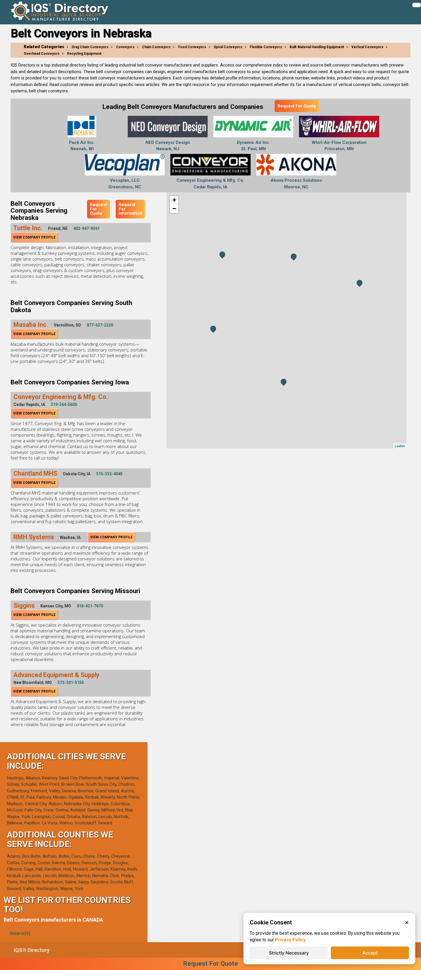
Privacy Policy (290, 939)
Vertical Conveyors (367, 47)
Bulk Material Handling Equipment (317, 47)
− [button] (174, 208)
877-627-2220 (100, 325)
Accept (370, 953)
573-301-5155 (71, 682)
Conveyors (125, 47)
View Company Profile (34, 237)
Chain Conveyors (156, 47)
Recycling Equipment (84, 54)
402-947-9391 (86, 228)
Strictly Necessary (289, 953)
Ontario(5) (19, 933)
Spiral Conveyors (228, 47)
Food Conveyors (192, 47)
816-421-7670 (90, 606)
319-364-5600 (64, 404)
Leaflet (400, 446)
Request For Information (130, 209)
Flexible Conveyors (266, 47)
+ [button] (174, 200)
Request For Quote (297, 106)
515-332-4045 (109, 474)
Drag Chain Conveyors (90, 47)
